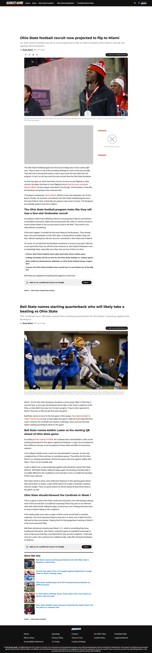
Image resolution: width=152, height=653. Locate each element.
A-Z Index (56, 642)
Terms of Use (77, 638)
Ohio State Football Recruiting (42, 290)
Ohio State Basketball (65, 3)
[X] (135, 3)
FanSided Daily (120, 634)
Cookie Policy (99, 638)
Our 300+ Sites (100, 634)
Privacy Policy (57, 638)
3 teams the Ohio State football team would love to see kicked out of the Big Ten (59, 268)
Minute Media (13, 647)
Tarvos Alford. (50, 195)
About (27, 3)
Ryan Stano (28, 50)
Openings (56, 634)
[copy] (37, 54)
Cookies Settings (79, 642)
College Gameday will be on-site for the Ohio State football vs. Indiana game (59, 258)
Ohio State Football (46, 3)
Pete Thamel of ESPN (44, 439)
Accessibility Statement (33, 642)
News (34, 3)
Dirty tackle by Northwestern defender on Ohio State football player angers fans (59, 262)
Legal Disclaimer (121, 638)
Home (26, 290)
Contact (75, 634)
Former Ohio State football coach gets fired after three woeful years (55, 254)
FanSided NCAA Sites (85, 3)
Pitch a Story (29, 638)
